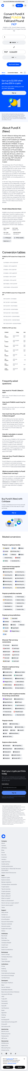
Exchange (4, 971)
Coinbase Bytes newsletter (9, 884)
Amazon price (5, 1050)
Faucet (3, 1017)
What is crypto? (5, 898)
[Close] (24, 1059)
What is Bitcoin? (6, 896)
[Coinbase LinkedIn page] (6, 1054)
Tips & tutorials (5, 889)
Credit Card (4, 945)
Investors (4, 857)
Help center (4, 912)
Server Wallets (5, 987)
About (3, 843)
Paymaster (4, 1001)
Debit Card (4, 947)
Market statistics (6, 882)
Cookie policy (5, 864)
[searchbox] (14, 57)
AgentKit (4, 1012)
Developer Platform (7, 982)
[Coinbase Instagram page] (10, 1054)
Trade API (4, 999)
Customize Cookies (11, 1063)
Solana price (5, 1036)
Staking (3, 968)
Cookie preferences (7, 866)
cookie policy (10, 1058)
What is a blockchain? (7, 900)
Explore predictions (7, 949)
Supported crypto (6, 928)
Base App (4, 938)
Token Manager (5, 961)
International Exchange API (9, 1022)
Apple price (4, 1045)
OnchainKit (4, 1003)
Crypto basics (5, 886)
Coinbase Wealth (6, 942)
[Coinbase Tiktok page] (15, 1054)
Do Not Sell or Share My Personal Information (11, 869)
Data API (3, 1005)
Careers (3, 845)
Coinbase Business (6, 956)
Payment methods (6, 924)
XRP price (4, 1038)
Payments (4, 959)
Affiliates (4, 848)
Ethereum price (5, 1033)
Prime (3, 966)
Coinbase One (5, 940)
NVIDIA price (5, 1043)
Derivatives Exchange (7, 975)
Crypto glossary (6, 891)
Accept (20, 1067)
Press (3, 852)
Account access (5, 926)
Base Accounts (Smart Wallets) (10, 992)
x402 (2, 996)
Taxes (3, 907)
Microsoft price (5, 1048)
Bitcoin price (5, 1031)
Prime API (4, 1024)
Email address (5, 784)
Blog (2, 850)
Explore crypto (5, 877)
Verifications (5, 1008)
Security (3, 854)
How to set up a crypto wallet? (10, 903)
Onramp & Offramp (6, 994)
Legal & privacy (5, 861)
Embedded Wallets (6, 989)
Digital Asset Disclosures (8, 872)
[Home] (2, 5)
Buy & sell (4, 935)
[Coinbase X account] (1, 1054)
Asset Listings (5, 954)
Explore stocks (5, 880)
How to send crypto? (7, 905)
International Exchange (8, 973)
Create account (5, 917)
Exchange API (5, 1019)
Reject (8, 1067)
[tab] (3, 73)
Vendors (3, 859)
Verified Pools (5, 978)
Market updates (5, 893)
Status (3, 931)
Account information (7, 921)
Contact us (4, 914)
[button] (25, 5)
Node (2, 1010)
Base (2, 985)
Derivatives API (5, 1026)
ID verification (5, 919)
